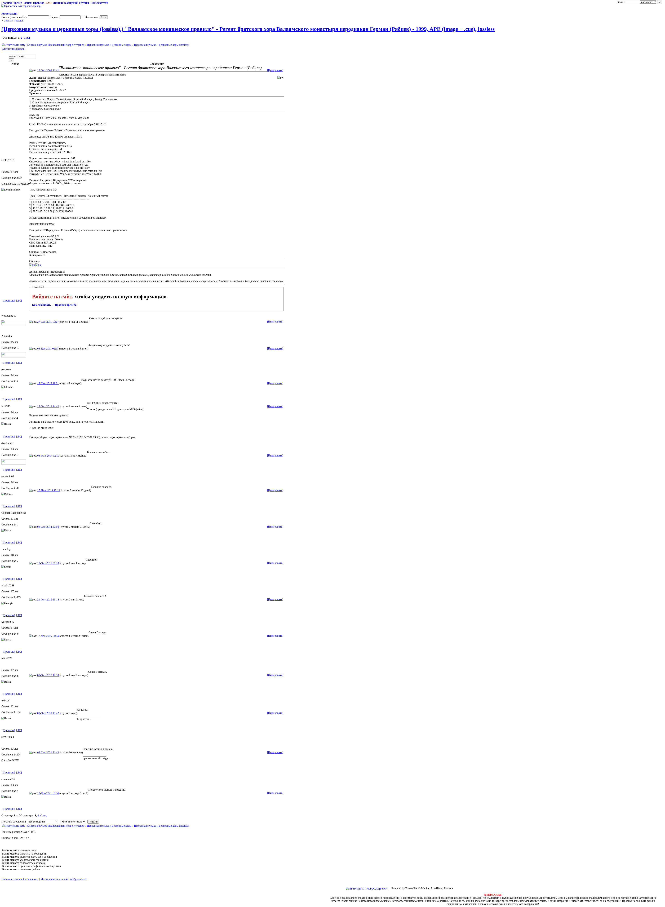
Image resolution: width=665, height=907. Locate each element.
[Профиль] (8, 300)
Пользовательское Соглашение (19, 879)
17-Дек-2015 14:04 (48, 635)
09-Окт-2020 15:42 (48, 713)
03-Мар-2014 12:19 (48, 455)
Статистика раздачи (13, 48)
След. (27, 37)
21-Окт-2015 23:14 (48, 599)
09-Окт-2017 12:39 (48, 675)
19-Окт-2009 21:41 (48, 70)
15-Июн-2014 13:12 (48, 490)
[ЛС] (19, 300)
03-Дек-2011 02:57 (48, 348)
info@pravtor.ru (78, 879)
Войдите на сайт (52, 296)
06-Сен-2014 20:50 (48, 526)
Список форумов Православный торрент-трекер (55, 44)
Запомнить (91, 17)
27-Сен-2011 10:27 (48, 321)
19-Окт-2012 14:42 (48, 406)
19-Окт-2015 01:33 (48, 563)
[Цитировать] (275, 70)
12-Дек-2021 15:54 (48, 793)
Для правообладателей (54, 879)
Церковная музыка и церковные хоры (109, 44)
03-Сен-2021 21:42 (48, 752)
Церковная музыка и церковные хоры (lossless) (161, 44)
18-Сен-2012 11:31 (48, 383)
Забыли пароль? (13, 20)
